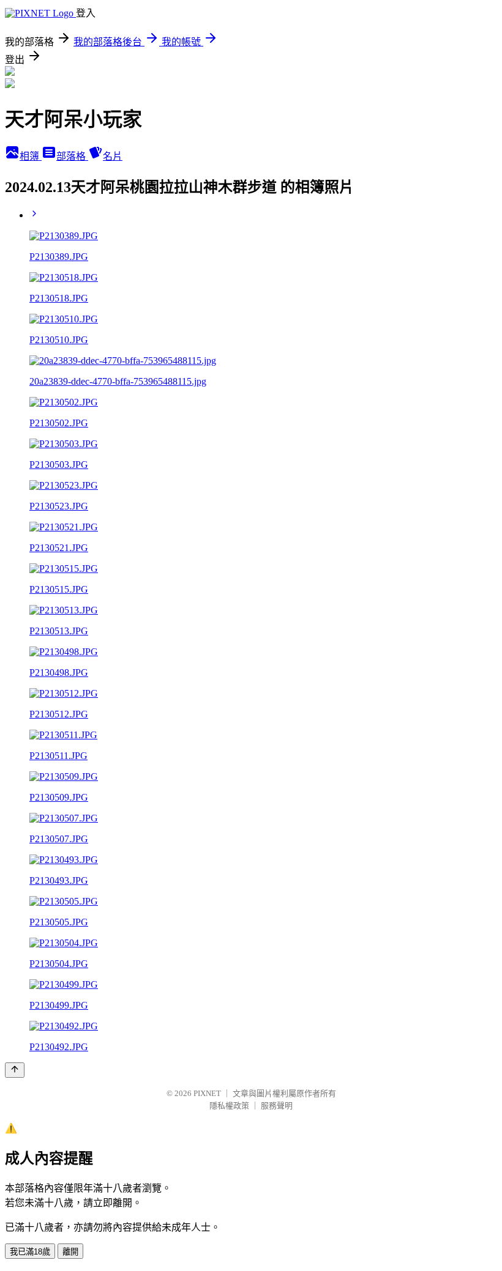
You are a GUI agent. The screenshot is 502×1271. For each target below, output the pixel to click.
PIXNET (207, 1093)
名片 (112, 156)
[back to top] (14, 1070)
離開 (70, 1251)
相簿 (31, 156)
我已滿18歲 (30, 1251)
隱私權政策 (229, 1105)
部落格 (72, 156)
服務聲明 (277, 1105)
